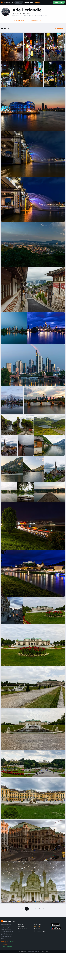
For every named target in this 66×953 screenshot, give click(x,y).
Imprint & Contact (22, 951)
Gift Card (37, 926)
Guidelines (21, 926)
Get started (59, 2)
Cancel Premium (22, 929)
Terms (47, 951)
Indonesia (44, 16)
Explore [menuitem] (26, 2)
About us (20, 924)
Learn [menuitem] (32, 2)
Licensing (37, 929)
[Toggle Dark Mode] (51, 2)
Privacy (42, 951)
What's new (37, 924)
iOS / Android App (39, 931)
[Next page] (43, 909)
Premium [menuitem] (37, 2)
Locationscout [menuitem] (7, 2)
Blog (19, 931)
